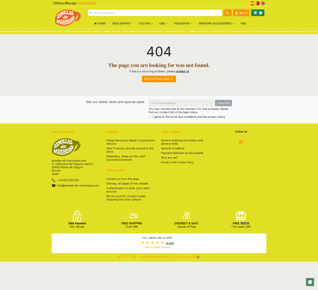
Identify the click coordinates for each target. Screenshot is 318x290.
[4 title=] (157, 242)
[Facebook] (241, 142)
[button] (241, 12)
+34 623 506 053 (68, 180)
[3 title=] (153, 242)
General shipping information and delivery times (182, 142)
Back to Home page (159, 79)
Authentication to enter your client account (128, 189)
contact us (182, 71)
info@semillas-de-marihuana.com (78, 185)
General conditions (173, 148)
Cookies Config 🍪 (188, 256)
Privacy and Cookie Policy (177, 162)
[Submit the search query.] (90, 12)
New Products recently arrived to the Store (129, 150)
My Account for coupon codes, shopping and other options (126, 197)
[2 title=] (148, 242)
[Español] (252, 3)
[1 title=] (143, 242)
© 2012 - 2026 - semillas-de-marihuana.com (146, 256)
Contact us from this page (122, 179)
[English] (263, 3)
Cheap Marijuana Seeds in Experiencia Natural (130, 142)
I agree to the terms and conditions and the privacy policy (189, 116)
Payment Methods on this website (182, 153)
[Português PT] (258, 3)
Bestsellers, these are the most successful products (125, 158)
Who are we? (169, 157)
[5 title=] (162, 242)
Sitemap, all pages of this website (127, 183)
